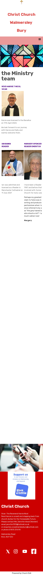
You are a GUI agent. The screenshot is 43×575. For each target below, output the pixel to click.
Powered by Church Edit (21, 573)
